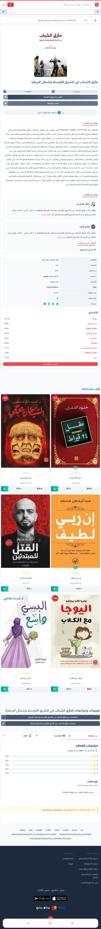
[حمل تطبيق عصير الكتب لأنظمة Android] (41, 898)
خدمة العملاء (68, 858)
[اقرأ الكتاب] (75, 467)
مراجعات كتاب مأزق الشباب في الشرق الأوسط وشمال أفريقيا (50, 838)
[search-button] (10, 5)
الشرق (74, 830)
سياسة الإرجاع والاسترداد (88, 869)
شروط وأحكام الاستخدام (88, 858)
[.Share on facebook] (45, 304)
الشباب (65, 830)
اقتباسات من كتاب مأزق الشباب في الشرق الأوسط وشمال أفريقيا (34, 834)
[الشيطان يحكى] (25, 431)
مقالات (48, 830)
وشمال (22, 830)
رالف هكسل (82, 204)
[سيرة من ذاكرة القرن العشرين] (97, 11)
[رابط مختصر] (31, 298)
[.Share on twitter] (49, 304)
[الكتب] (72, 923)
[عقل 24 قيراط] (75, 431)
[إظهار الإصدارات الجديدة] (50, 917)
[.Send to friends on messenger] (57, 304)
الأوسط (39, 830)
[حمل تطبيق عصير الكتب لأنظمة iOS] (59, 898)
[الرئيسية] (95, 20)
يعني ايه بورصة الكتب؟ (89, 883)
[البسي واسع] (25, 631)
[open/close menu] (3, 4)
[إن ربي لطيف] (75, 531)
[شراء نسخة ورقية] (75, 488)
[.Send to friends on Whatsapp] (53, 304)
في (82, 830)
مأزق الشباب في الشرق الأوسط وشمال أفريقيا (75, 834)
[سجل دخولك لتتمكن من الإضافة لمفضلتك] (87, 87)
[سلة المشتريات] (50, 923)
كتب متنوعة (54, 282)
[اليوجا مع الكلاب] (75, 631)
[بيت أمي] (3, 11)
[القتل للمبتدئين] (25, 531)
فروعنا (70, 864)
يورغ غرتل (84, 226)
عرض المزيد (45, 215)
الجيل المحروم (86, 250)
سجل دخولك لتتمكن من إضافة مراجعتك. (78, 792)
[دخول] (28, 923)
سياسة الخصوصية (91, 864)
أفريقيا (57, 830)
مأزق (30, 830)
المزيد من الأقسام (50, 364)
